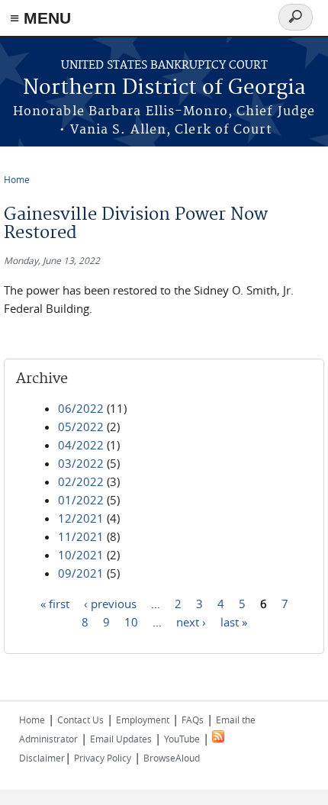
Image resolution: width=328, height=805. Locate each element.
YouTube (182, 739)
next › (191, 621)
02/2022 (81, 481)
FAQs (193, 719)
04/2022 (81, 444)
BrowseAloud (171, 758)
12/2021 (81, 518)
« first (54, 602)
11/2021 (81, 536)
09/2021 (81, 573)
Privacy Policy (102, 758)
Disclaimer (42, 758)
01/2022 (81, 499)
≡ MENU (40, 18)
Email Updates (121, 739)
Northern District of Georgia (164, 88)
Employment (142, 719)
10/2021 (81, 554)
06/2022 (81, 408)
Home (17, 179)
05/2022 (81, 426)
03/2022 (81, 463)
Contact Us (80, 719)
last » (233, 621)
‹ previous (110, 602)
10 (131, 621)
